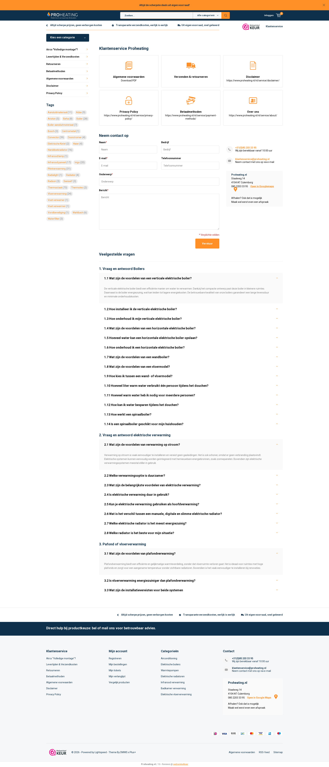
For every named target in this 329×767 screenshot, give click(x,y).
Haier (77, 143)
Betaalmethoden (191, 115)
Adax (80, 112)
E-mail (103, 158)
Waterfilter (55, 218)
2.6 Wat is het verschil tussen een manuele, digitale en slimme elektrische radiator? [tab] (163, 514)
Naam (103, 142)
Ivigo (80, 162)
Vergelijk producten (119, 682)
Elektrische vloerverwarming (176, 694)
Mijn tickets (115, 670)
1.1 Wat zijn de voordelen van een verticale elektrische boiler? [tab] (148, 278)
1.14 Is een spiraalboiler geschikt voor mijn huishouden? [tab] (143, 424)
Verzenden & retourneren (191, 76)
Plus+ (133, 752)
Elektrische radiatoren (173, 676)
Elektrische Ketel (58, 143)
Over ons (253, 113)
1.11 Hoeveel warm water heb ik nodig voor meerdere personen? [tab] (149, 395)
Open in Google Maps (259, 697)
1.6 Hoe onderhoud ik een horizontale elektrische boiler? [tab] (144, 347)
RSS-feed (264, 752)
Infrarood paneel (59, 162)
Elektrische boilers (170, 664)
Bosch (53, 131)
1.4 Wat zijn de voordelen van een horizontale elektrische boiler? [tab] (150, 328)
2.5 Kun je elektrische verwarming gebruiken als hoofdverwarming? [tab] (151, 504)
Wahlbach (80, 212)
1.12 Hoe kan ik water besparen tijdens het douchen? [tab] (141, 405)
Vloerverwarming (59, 193)
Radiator (72, 175)
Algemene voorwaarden (128, 78)
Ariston (53, 118)
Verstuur (207, 243)
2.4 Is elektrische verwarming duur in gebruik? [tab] (136, 494)
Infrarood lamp (58, 156)
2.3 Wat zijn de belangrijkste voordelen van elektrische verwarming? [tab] (152, 485)
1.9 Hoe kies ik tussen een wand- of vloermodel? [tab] (138, 376)
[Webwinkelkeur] (251, 26)
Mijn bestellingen (118, 664)
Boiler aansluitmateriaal (62, 124)
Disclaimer (253, 78)
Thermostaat (57, 187)
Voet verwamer (58, 200)
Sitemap (278, 752)
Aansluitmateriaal (60, 112)
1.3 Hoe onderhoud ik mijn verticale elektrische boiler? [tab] (143, 318)
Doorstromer (76, 137)
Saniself (70, 181)
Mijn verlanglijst (117, 676)
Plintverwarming (59, 168)
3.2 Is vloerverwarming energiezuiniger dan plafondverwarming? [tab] (149, 580)
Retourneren (53, 64)
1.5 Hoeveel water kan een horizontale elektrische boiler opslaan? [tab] (150, 338)
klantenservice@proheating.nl (252, 159)
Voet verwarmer (58, 206)
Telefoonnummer (171, 158)
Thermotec (79, 187)
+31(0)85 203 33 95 (245, 147)
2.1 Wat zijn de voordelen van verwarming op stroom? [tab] (142, 444)
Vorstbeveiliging (58, 212)
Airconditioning (169, 658)
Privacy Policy (128, 115)
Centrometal (70, 131)
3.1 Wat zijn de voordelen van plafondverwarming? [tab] (139, 553)
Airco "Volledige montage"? (62, 49)
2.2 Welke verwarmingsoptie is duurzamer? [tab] (134, 475)
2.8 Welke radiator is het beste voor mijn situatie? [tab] (139, 533)
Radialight (55, 175)
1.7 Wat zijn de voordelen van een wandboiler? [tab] (136, 357)
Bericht (103, 190)
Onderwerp (106, 174)
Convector (56, 137)
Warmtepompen (170, 670)
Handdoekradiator (60, 150)
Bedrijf (165, 142)
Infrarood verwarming (173, 682)
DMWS (123, 752)
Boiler (82, 118)
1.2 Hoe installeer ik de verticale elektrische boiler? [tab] (140, 309)
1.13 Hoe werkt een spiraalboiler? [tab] (127, 414)
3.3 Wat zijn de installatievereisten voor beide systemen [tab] (143, 590)
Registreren (115, 658)
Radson (54, 181)
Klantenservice (274, 26)
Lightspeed (101, 752)
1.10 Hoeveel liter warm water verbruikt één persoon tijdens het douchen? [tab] (156, 385)
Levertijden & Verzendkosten (62, 56)
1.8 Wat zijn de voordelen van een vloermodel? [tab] (137, 366)
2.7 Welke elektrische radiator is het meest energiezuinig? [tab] (145, 523)
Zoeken (226, 15)
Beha (67, 118)
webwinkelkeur (180, 764)
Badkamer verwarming (173, 688)
